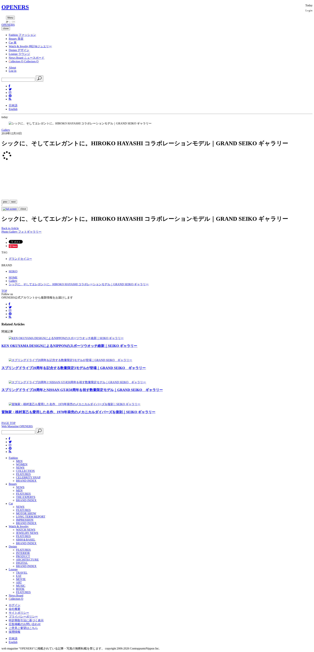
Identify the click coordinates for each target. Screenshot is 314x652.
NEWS (20, 467)
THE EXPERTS (25, 497)
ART (19, 582)
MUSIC (20, 585)
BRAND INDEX (26, 480)
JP (7, 21)
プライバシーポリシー (23, 616)
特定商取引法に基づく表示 (26, 620)
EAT (18, 575)
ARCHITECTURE (27, 559)
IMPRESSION (24, 519)
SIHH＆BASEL (25, 539)
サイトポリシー (19, 612)
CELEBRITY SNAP (28, 477)
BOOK (20, 589)
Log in (12, 70)
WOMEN (21, 464)
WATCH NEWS (25, 529)
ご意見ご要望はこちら (23, 628)
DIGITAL (22, 562)
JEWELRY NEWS (27, 532)
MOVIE (21, 579)
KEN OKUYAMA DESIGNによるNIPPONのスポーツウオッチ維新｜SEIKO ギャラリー (69, 346)
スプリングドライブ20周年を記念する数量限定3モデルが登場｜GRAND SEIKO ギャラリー (73, 368)
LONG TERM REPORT (30, 516)
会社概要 (14, 608)
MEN (19, 461)
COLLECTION (25, 470)
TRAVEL (21, 572)
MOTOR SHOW (26, 513)
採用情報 (14, 631)
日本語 (13, 105)
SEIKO (13, 271)
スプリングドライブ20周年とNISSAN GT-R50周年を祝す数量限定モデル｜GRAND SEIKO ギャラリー (82, 390)
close (23, 208)
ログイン (14, 605)
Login (309, 10)
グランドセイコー (20, 258)
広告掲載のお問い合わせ (25, 624)
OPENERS (15, 7)
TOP (4, 290)
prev (5, 201)
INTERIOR (23, 553)
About (12, 67)
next (13, 201)
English (13, 109)
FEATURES (23, 474)
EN (13, 21)
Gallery (5, 129)
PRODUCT (23, 556)
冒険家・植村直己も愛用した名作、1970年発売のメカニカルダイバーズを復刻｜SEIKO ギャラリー (78, 412)
